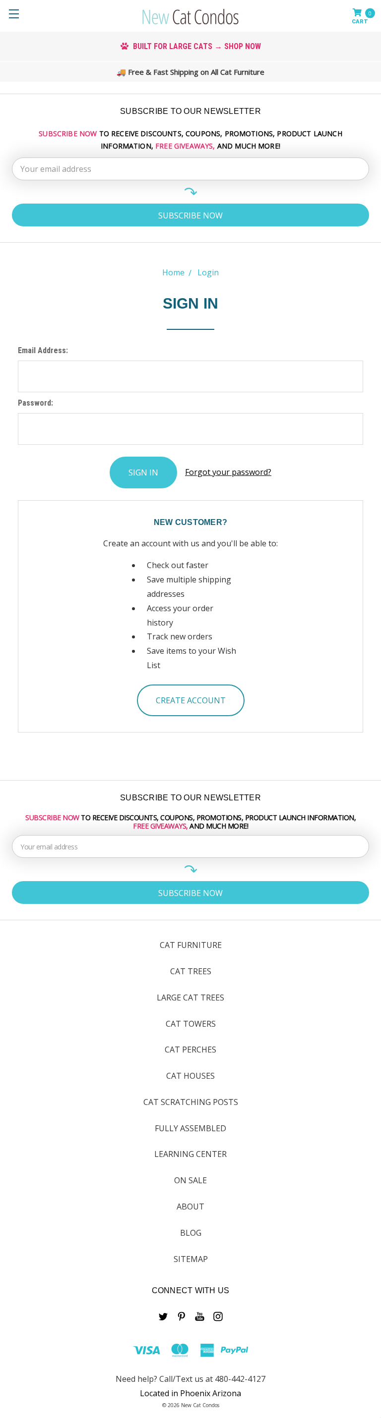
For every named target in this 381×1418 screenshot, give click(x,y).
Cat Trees (190, 971)
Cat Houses (190, 1075)
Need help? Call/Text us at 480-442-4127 (190, 1378)
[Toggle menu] (13, 13)
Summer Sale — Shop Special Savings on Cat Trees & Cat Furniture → (195, 71)
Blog (190, 1232)
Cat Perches (190, 1049)
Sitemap (191, 1259)
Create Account (191, 700)
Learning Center (190, 1154)
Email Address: (43, 350)
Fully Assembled (190, 1128)
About (190, 1206)
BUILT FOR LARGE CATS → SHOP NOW (196, 46)
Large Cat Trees (190, 997)
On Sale (190, 1180)
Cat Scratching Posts (190, 1102)
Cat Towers (191, 1023)
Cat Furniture (191, 945)
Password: (35, 403)
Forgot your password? (228, 472)
